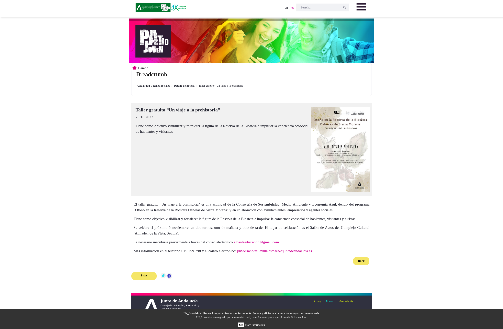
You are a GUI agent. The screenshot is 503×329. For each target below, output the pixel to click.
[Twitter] (163, 276)
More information (255, 324)
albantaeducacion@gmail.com (256, 242)
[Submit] (344, 7)
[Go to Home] (161, 9)
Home (142, 68)
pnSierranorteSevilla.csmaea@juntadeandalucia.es (274, 251)
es (292, 7)
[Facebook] (169, 276)
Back (361, 261)
